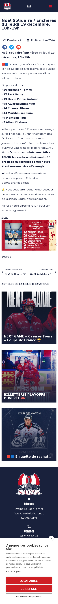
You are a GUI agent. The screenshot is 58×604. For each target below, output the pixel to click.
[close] (51, 538)
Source (6, 256)
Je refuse (29, 589)
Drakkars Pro (15, 40)
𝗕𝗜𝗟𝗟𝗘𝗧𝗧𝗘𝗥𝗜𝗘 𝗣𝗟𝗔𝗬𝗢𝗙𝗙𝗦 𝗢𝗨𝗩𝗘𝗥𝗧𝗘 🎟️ (24, 396)
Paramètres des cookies (29, 597)
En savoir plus (13, 571)
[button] (50, 6)
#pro (5, 217)
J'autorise (29, 580)
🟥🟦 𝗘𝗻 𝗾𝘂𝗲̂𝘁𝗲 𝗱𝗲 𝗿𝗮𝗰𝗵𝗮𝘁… (29, 456)
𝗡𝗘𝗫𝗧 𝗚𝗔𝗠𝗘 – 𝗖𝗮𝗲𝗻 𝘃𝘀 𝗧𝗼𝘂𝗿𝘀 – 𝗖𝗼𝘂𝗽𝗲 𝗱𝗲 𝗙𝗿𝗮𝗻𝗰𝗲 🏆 (28, 338)
